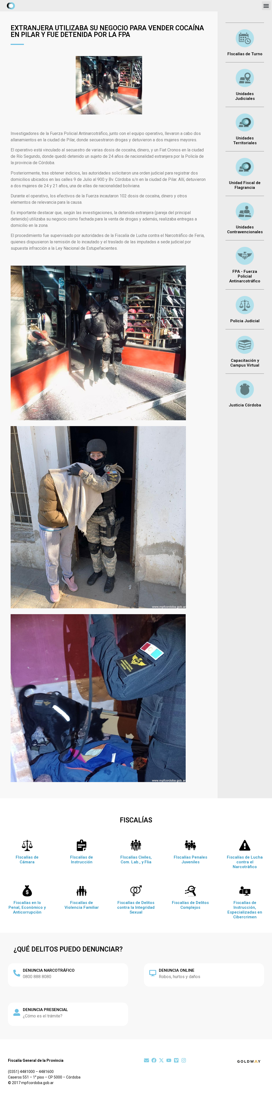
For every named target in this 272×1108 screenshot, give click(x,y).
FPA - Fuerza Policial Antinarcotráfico (244, 276)
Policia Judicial (245, 321)
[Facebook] (153, 1060)
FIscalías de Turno (244, 54)
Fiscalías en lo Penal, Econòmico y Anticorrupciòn (27, 907)
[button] (266, 5)
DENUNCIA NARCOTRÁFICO (49, 970)
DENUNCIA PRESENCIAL (45, 1009)
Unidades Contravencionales (245, 229)
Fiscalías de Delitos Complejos (190, 905)
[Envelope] (146, 1060)
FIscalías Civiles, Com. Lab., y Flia (136, 859)
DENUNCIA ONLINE (176, 970)
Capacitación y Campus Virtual (244, 363)
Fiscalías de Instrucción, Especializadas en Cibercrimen (244, 909)
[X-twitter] (161, 1060)
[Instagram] (183, 1060)
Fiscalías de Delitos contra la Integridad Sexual (136, 907)
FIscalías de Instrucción (81, 859)
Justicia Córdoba (245, 405)
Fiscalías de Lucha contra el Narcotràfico (245, 862)
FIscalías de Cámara (27, 859)
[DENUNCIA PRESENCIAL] (16, 1012)
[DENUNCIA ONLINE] (152, 973)
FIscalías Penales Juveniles (190, 859)
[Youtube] (168, 1060)
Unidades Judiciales (245, 96)
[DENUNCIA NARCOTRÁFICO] (16, 973)
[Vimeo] (176, 1060)
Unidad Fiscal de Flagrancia (245, 185)
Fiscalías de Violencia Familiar (82, 905)
